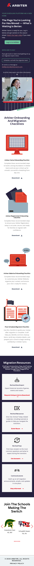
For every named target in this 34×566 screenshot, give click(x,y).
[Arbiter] (17, 5)
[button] (2, 526)
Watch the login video (14, 35)
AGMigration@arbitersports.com (12, 67)
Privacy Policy (17, 563)
